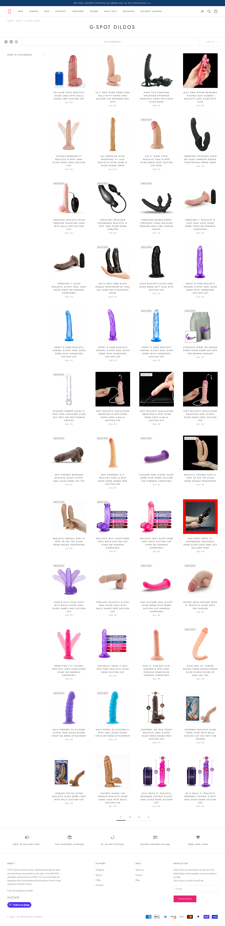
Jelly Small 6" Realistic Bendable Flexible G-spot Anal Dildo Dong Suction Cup (157, 798)
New (20, 11)
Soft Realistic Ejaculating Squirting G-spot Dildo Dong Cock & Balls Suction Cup (112, 416)
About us (139, 870)
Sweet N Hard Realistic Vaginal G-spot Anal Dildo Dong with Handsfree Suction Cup (200, 288)
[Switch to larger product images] (6, 42)
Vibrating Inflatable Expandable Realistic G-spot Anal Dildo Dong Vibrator (113, 225)
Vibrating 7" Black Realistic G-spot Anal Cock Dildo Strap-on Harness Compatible (69, 288)
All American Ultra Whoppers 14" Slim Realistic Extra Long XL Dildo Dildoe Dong (113, 161)
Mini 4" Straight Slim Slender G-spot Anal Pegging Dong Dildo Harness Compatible (156, 671)
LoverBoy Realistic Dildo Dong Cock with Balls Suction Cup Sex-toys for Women (200, 734)
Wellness (129, 11)
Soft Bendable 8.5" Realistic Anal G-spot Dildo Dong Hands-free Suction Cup (113, 479)
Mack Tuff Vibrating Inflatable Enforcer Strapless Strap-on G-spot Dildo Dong (156, 97)
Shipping (100, 870)
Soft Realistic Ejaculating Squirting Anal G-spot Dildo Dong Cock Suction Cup (200, 416)
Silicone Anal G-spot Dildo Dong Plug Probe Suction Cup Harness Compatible (156, 477)
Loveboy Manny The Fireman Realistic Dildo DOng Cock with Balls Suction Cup (113, 798)
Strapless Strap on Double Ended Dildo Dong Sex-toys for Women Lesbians (200, 350)
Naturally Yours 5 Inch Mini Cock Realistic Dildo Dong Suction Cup (113, 669)
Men (46, 11)
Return (99, 875)
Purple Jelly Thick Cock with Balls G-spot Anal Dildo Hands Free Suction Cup (69, 607)
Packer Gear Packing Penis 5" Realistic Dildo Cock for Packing (200, 605)
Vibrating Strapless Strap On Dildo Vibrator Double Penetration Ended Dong (200, 159)
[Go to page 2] (148, 817)
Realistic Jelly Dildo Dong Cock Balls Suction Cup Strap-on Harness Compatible (112, 543)
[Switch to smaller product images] (11, 42)
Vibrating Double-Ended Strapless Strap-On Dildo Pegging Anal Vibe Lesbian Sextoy (156, 225)
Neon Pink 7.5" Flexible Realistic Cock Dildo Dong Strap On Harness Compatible (69, 671)
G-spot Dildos (32, 21)
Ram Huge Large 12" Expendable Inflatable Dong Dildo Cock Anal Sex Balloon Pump (200, 543)
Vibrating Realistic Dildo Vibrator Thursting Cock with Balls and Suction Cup (69, 225)
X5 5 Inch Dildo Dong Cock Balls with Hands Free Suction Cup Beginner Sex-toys (113, 97)
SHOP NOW (13, 897)
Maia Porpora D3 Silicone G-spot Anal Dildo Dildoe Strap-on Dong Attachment (69, 732)
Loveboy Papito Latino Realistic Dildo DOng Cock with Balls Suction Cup (69, 796)
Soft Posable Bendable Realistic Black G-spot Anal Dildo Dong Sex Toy (69, 477)
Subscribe (185, 899)
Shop (19, 21)
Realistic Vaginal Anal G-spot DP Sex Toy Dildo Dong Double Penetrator (200, 477)
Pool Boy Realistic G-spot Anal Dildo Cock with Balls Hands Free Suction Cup (112, 607)
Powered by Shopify (31, 917)
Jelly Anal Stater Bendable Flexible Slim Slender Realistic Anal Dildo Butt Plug (200, 97)
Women (33, 11)
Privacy (138, 875)
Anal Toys (110, 11)
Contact (99, 885)
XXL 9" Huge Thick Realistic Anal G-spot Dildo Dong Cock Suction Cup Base (156, 161)
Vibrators (78, 11)
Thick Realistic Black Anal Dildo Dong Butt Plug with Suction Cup (156, 286)
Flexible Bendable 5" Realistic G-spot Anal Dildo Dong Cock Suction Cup (69, 161)
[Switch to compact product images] (16, 42)
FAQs (98, 880)
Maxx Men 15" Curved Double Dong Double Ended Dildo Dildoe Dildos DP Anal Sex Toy (200, 671)
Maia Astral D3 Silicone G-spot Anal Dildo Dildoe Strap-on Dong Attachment (113, 732)
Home (10, 21)
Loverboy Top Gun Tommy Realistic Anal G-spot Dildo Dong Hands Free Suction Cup (156, 734)
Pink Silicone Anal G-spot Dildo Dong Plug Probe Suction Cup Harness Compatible (156, 607)
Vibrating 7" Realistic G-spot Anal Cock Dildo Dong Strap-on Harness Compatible (200, 225)
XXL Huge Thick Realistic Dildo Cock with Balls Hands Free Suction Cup (69, 95)
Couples (61, 11)
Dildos (94, 11)
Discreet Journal (151, 11)
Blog (137, 880)
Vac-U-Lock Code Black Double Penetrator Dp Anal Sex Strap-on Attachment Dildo (113, 288)
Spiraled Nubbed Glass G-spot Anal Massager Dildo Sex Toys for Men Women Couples (69, 416)
